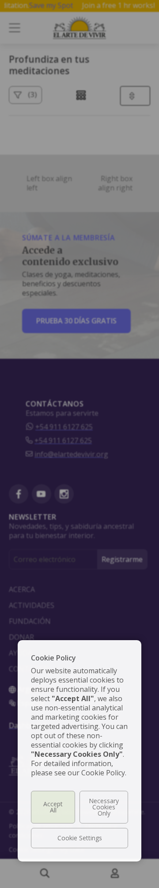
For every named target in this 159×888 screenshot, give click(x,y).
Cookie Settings (79, 838)
